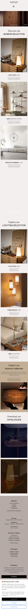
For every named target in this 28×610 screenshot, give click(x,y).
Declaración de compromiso (14, 510)
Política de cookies (13, 595)
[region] (14, 594)
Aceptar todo (14, 599)
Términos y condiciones (14, 540)
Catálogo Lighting (14, 553)
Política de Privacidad (14, 538)
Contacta (14, 505)
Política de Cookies (14, 537)
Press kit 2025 (14, 554)
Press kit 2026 (14, 556)
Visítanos (14, 506)
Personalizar (14, 603)
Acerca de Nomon (14, 503)
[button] (13, 6)
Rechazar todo (14, 606)
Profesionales (14, 508)
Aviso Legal (14, 535)
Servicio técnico (14, 543)
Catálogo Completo (14, 551)
